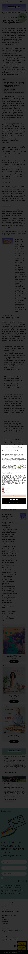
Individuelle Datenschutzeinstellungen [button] (14, 502)
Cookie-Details (7, 507)
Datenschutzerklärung (17, 466)
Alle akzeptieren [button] (14, 499)
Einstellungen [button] (16, 469)
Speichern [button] (14, 496)
